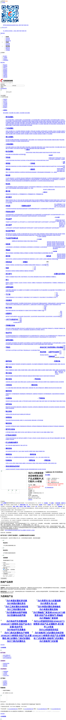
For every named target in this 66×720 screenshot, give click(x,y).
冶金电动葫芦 (25, 208)
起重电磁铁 (59, 204)
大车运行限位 (30, 276)
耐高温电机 (49, 235)
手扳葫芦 (8, 221)
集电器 (60, 170)
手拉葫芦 (9, 219)
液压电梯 (32, 329)
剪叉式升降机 (37, 329)
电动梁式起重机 (23, 125)
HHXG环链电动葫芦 (37, 214)
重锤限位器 (47, 200)
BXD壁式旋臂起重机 (56, 342)
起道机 (24, 201)
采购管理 (8, 44)
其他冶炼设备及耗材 (13, 466)
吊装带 (50, 304)
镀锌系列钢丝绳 (24, 235)
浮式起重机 (12, 141)
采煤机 (55, 364)
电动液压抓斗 (39, 282)
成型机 (13, 463)
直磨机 (50, 370)
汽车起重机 (57, 147)
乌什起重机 (47, 474)
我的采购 (5, 666)
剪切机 (37, 463)
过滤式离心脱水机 (30, 381)
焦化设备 (39, 469)
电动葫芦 (51, 155)
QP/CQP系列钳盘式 (53, 179)
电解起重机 (46, 123)
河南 (47, 264)
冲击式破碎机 (35, 364)
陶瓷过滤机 (23, 381)
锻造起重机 (27, 123)
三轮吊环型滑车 (34, 316)
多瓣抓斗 (34, 282)
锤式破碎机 (23, 364)
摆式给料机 (57, 407)
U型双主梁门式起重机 (35, 131)
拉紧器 (46, 201)
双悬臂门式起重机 (25, 133)
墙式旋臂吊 (14, 342)
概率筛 (20, 375)
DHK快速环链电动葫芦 (55, 214)
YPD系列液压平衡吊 (35, 350)
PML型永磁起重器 (43, 290)
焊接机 (45, 463)
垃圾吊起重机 (28, 122)
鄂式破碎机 (18, 364)
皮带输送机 (34, 426)
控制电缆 (12, 264)
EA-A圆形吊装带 (33, 304)
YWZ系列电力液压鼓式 (20, 178)
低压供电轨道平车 (44, 337)
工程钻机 (34, 438)
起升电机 (14, 233)
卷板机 (17, 463)
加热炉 (22, 451)
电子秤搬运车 (34, 310)
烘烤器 (30, 451)
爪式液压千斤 (21, 297)
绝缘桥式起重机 (34, 121)
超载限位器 (14, 241)
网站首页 (5, 64)
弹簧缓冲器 (14, 194)
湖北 (61, 311)
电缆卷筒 (11, 200)
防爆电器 (15, 238)
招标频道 (5, 71)
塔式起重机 (8, 147)
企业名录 (5, 68)
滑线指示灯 (38, 264)
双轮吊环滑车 (27, 316)
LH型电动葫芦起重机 (45, 119)
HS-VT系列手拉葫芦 (30, 221)
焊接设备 (63, 256)
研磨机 (26, 370)
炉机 (7, 451)
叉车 (11, 329)
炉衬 (17, 451)
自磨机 (29, 370)
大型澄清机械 (40, 420)
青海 (64, 346)
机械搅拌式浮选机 (54, 381)
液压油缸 (42, 354)
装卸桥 (11, 132)
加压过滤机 (15, 401)
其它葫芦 (52, 159)
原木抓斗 (25, 282)
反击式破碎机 (12, 364)
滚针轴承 (59, 233)
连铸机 (7, 457)
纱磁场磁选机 (23, 393)
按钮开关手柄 (9, 258)
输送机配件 (8, 426)
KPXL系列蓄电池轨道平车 (51, 335)
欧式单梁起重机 (14, 154)
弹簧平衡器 (8, 310)
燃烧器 (40, 451)
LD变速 (50, 201)
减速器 (14, 445)
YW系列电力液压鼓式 (14, 179)
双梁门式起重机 (25, 132)
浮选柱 (48, 381)
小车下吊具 (59, 206)
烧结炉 (37, 451)
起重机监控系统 (51, 189)
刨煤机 (59, 364)
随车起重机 (22, 147)
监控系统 (37, 200)
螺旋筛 (37, 375)
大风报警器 (43, 264)
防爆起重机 (48, 121)
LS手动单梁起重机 (26, 119)
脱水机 (19, 381)
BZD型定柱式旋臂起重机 (36, 342)
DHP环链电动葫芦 (10, 214)
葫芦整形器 (57, 235)
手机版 (15, 14)
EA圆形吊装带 (25, 304)
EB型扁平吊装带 (40, 304)
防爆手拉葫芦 (38, 221)
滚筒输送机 (28, 426)
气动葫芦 (63, 159)
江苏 (35, 266)
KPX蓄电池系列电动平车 (24, 335)
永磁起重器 (8, 290)
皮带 (24, 445)
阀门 (19, 445)
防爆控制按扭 (20, 241)
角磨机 (57, 370)
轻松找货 (5, 664)
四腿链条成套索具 (43, 303)
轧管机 (27, 463)
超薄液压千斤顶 (52, 297)
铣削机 (40, 463)
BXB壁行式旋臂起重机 (39, 344)
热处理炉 (27, 451)
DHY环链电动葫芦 (23, 215)
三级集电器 (49, 258)
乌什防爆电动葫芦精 (16, 615)
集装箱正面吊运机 (25, 141)
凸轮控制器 (17, 264)
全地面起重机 (34, 147)
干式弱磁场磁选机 (15, 393)
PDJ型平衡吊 (20, 350)
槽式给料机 (46, 407)
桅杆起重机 (37, 148)
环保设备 (17, 469)
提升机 (63, 206)
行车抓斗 (11, 284)
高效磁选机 (40, 393)
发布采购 (8, 43)
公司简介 (5, 100)
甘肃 (64, 345)
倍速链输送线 (23, 426)
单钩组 (32, 166)
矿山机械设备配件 (12, 442)
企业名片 (5, 58)
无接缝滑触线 (16, 252)
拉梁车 (40, 236)
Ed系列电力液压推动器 (16, 180)
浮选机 (36, 381)
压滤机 (15, 381)
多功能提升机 (16, 322)
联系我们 (5, 107)
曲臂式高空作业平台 (31, 328)
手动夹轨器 (8, 208)
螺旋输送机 (39, 426)
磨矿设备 (58, 241)
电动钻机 (12, 439)
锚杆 (62, 438)
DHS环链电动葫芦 (46, 214)
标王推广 (5, 56)
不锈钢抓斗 (54, 282)
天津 (60, 353)
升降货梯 (56, 328)
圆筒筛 (34, 375)
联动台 (21, 264)
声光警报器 (33, 201)
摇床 (32, 387)
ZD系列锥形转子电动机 (22, 186)
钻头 (46, 438)
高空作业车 (8, 328)
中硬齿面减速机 (40, 172)
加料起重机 (11, 123)
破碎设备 (49, 241)
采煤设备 (53, 241)
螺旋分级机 (13, 387)
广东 (47, 265)
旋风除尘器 (8, 414)
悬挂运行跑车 (42, 276)
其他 (44, 451)
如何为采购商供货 (7, 657)
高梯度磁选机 (29, 393)
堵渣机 (45, 457)
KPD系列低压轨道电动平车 (12, 335)
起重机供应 (60, 371)
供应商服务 (4, 668)
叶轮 (26, 445)
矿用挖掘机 (8, 432)
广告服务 (5, 57)
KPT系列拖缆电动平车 (24, 337)
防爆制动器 (28, 178)
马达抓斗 (21, 282)
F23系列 (40, 258)
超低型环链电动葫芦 (32, 215)
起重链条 (47, 304)
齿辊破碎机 (51, 364)
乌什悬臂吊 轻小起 (48, 603)
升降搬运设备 (58, 220)
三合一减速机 (54, 172)
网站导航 (3, 62)
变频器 (52, 276)
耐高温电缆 (44, 235)
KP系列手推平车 (52, 337)
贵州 (21, 318)
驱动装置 (29, 201)
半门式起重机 (49, 133)
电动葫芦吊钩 (53, 166)
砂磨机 (32, 370)
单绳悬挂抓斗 (61, 282)
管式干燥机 (50, 401)
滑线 (7, 252)
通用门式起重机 (38, 132)
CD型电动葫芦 (9, 227)
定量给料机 (24, 407)
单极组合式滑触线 (24, 252)
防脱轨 (60, 201)
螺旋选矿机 (41, 387)
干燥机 (40, 401)
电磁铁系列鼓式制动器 (24, 179)
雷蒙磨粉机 (11, 370)
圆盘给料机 (19, 407)
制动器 (44, 152)
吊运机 (44, 147)
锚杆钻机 (21, 438)
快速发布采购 (6, 663)
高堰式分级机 (25, 387)
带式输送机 (56, 426)
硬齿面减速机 (47, 172)
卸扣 (60, 304)
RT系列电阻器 (22, 247)
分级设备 (58, 243)
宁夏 (64, 348)
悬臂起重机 (50, 344)
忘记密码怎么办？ (7, 656)
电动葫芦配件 (57, 159)
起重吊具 (45, 192)
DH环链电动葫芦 (15, 215)
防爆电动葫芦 (52, 157)
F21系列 (37, 258)
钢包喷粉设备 (21, 457)
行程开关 (62, 200)
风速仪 (10, 201)
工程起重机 (21, 112)
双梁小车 (38, 201)
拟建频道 (5, 72)
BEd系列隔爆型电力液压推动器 (29, 180)
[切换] (6, 1)
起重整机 (5, 110)
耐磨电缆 (22, 270)
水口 (12, 457)
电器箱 (7, 276)
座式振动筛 (16, 375)
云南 (21, 319)
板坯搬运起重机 (42, 121)
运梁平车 (52, 352)
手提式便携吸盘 (58, 290)
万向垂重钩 (21, 303)
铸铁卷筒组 (13, 166)
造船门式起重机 (45, 132)
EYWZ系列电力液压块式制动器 (43, 180)
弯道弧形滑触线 (37, 252)
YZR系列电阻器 (43, 247)
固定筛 (48, 375)
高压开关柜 (15, 201)
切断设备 (59, 256)
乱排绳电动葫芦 (48, 227)
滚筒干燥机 (44, 401)
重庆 (56, 355)
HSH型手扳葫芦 (45, 221)
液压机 (30, 463)
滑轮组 (37, 152)
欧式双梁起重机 (22, 154)
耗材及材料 (12, 469)
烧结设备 (59, 254)
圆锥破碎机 (40, 364)
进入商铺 (47, 487)
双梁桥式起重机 (35, 122)
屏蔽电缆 (26, 270)
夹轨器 (58, 152)
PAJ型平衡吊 (14, 350)
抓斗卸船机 (18, 141)
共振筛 (44, 375)
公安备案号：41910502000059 (53, 711)
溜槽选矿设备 (48, 387)
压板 (21, 200)
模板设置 (8, 48)
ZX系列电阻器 (9, 247)
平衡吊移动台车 (26, 350)
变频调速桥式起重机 (26, 121)
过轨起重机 (17, 122)
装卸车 (38, 432)
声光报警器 (25, 264)
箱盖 (56, 233)
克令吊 (36, 139)
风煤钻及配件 (57, 438)
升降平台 (42, 329)
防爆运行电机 (27, 241)
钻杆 (17, 438)
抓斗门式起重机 (16, 131)
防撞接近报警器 (32, 264)
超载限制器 (15, 235)
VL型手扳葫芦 (52, 221)
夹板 (19, 200)
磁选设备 (49, 244)
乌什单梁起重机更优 (16, 603)
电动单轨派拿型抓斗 (47, 282)
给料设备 (62, 244)
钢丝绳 (19, 235)
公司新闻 (8, 50)
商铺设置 (8, 47)
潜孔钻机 (52, 438)
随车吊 (18, 148)
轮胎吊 (21, 148)
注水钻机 (38, 438)
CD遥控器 (14, 258)
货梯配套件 (41, 200)
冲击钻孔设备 (9, 438)
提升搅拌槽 (61, 381)
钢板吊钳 (8, 303)
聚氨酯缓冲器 (9, 194)
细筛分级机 (19, 387)
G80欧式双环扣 (9, 304)
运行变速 (34, 233)
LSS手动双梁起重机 (35, 119)
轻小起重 (57, 217)
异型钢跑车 (31, 270)
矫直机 (20, 463)
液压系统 (43, 352)
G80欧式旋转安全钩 (60, 303)
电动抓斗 (16, 282)
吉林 (57, 296)
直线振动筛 (30, 375)
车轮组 (27, 152)
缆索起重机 (31, 148)
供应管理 (8, 39)
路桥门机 (62, 147)
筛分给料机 (62, 407)
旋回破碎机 (28, 364)
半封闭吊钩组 (60, 166)
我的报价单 (8, 40)
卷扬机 (47, 147)
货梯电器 (44, 236)
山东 (35, 268)
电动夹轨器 (13, 208)
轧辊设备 (22, 469)
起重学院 (5, 75)
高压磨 (60, 370)
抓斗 (55, 204)
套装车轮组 (42, 160)
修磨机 (24, 463)
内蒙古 (57, 295)
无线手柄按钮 (24, 276)
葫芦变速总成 (9, 233)
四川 (61, 316)
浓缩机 (21, 420)
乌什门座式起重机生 (16, 641)
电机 (22, 445)
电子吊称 (61, 205)
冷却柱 (42, 457)
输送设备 (58, 245)
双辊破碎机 (46, 364)
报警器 (60, 171)
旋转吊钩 (39, 166)
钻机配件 (25, 438)
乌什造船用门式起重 (48, 641)
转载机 (45, 432)
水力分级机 (8, 387)
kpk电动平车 (42, 335)
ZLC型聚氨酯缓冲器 (22, 194)
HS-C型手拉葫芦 (21, 221)
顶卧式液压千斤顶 (28, 297)
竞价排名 (5, 674)
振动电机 (27, 200)
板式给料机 (13, 407)
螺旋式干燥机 (56, 401)
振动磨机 (43, 370)
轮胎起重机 (27, 147)
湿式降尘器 (27, 414)
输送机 (18, 426)
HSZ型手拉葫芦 (13, 221)
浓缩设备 (53, 245)
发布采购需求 (4, 88)
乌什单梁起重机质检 (48, 609)
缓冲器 (50, 152)
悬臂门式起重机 (16, 133)
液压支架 (63, 364)
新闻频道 (5, 70)
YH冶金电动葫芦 (44, 208)
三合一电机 (30, 188)
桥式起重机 (5, 112)
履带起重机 (39, 147)
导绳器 (63, 233)
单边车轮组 (17, 160)
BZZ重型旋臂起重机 (46, 342)
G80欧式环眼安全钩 (17, 304)
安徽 (45, 307)
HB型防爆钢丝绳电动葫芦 (34, 208)
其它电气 (45, 189)
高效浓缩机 (8, 420)
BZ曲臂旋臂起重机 (17, 344)
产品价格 (7, 569)
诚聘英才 (5, 685)
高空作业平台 (23, 328)
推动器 (52, 180)
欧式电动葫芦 (41, 227)
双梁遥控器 (32, 258)
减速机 (40, 152)
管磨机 (19, 370)
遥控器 (8, 256)
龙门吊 (20, 132)
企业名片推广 (6, 675)
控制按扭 (8, 264)
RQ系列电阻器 (16, 247)
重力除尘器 (13, 414)
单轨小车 (15, 200)
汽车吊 (15, 148)
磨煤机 (63, 370)
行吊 (31, 132)
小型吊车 (21, 329)
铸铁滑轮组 (27, 172)
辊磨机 (16, 370)
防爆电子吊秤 (41, 310)
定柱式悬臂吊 (27, 342)
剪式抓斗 (30, 282)
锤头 (7, 445)
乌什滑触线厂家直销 (48, 618)
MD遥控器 (19, 258)
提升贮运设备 (10, 429)
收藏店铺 (51, 487)
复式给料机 (51, 407)
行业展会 (5, 74)
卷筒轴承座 (24, 166)
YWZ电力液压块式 (10, 178)
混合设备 (26, 469)
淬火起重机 (40, 123)
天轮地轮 (43, 201)
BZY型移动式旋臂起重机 (27, 344)
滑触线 (61, 168)
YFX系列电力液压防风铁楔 (53, 178)
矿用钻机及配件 (57, 247)
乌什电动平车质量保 (16, 629)
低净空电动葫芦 (55, 227)
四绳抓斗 (12, 282)
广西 (61, 314)
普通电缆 (17, 270)
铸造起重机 (22, 122)
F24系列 (44, 258)
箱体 (54, 233)
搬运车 (35, 432)
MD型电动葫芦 (16, 227)
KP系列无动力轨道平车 (34, 337)
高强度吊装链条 (27, 303)
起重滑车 (9, 313)
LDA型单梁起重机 (10, 119)
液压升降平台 (39, 328)
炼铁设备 (59, 255)
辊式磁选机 (61, 393)
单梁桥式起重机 (42, 122)
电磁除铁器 (8, 393)
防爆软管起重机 (55, 139)
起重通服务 (5, 60)
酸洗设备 (35, 469)
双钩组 (35, 166)
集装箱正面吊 (41, 139)
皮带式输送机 (15, 329)
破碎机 (7, 364)
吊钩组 (34, 152)
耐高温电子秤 (22, 310)
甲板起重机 (61, 139)
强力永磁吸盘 (19, 290)
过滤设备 (53, 244)
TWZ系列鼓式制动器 (34, 179)
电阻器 (58, 168)
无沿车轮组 (22, 160)
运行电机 (18, 233)
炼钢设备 (63, 254)
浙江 (55, 276)
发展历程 (5, 683)
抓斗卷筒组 (19, 166)
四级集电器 (54, 258)
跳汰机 (52, 387)
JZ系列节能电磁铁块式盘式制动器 (38, 178)
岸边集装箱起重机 (24, 139)
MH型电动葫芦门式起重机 (46, 131)
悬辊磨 (22, 370)
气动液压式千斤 (36, 297)
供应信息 (5, 102)
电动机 (47, 152)
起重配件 (28, 149)
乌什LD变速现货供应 (48, 629)
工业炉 (19, 451)
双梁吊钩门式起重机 (25, 131)
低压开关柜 (20, 201)
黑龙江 (45, 305)
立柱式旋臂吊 (9, 342)
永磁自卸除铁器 (55, 393)
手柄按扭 (47, 233)
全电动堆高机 (26, 329)
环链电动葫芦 (58, 157)
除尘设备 (49, 245)
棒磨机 (39, 370)
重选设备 (62, 243)
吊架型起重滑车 (13, 316)
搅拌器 (26, 457)
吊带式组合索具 (35, 303)
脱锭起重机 (17, 123)
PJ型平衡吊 (8, 350)
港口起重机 (16, 112)
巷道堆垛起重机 (60, 123)
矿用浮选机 (40, 381)
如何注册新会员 (6, 655)
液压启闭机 (51, 147)
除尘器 (18, 414)
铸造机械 (31, 469)
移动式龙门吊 (62, 222)
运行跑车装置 (24, 233)
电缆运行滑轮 (17, 276)
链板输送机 (61, 426)
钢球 (11, 445)
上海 (60, 352)
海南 (61, 315)
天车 (33, 132)
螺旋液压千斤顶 (13, 297)
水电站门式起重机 (57, 131)
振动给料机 (11, 408)
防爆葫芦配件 (32, 235)
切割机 (33, 463)
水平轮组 (28, 160)
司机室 (33, 200)
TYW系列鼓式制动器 (44, 179)
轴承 (17, 445)
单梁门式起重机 (9, 131)
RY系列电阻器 (36, 247)
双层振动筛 (52, 375)
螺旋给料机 (8, 407)
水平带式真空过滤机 (26, 401)
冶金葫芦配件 (38, 235)
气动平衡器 (9, 202)
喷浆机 (12, 432)
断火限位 (10, 235)
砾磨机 (36, 370)
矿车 (32, 432)
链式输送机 (50, 426)
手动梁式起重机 (15, 125)
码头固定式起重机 (10, 139)
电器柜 (54, 200)
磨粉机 (7, 370)
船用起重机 (16, 139)
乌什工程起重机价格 (16, 609)
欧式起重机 (27, 112)
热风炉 (34, 451)
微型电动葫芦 (30, 227)
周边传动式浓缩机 (15, 420)
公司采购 (5, 103)
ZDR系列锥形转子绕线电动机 (35, 186)
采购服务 (3, 660)
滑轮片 (7, 172)
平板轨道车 (60, 335)
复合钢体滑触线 (44, 252)
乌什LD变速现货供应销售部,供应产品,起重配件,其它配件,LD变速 (20, 530)
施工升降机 (17, 147)
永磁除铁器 (35, 393)
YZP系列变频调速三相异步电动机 (15, 188)
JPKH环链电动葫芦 (41, 215)
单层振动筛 (24, 375)
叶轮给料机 (29, 407)
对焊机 (49, 463)
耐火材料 (13, 451)
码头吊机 (8, 141)
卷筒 (28, 233)
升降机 (12, 328)
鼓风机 (9, 451)
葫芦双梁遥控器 (25, 258)
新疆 (64, 349)
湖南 (61, 312)
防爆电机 (26, 188)
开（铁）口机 (37, 457)
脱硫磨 (47, 370)
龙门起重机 (16, 132)
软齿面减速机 (33, 172)
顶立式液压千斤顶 (44, 297)
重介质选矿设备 (58, 387)
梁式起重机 (29, 125)
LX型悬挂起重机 (18, 119)
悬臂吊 (45, 344)
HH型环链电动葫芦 (18, 214)
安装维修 (13, 569)
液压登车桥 (44, 328)
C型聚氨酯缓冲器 (39, 194)
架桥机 (12, 147)
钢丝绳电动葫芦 (23, 227)
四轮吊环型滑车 (41, 316)
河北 (35, 269)
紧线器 (7, 200)
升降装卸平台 (51, 328)
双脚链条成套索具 (14, 303)
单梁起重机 (54, 122)
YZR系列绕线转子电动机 (11, 186)
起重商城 (5, 66)
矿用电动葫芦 (51, 208)
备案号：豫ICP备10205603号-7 (39, 711)
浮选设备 (53, 243)
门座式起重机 (31, 139)
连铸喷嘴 (16, 457)
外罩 (31, 233)
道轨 (23, 200)
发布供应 (8, 38)
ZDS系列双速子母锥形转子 (48, 186)
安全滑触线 (31, 252)
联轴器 (57, 201)
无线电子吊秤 (28, 310)
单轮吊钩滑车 (21, 316)
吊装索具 (56, 205)
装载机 (48, 432)
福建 (45, 308)
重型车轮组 (32, 160)
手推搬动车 (61, 328)
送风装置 (32, 457)
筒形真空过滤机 (9, 401)
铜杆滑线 (51, 252)
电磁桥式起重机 (10, 122)
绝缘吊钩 (48, 166)
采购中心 (5, 67)
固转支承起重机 (48, 139)
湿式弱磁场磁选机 (47, 393)
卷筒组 (30, 152)
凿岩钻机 (14, 438)
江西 (45, 310)
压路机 (16, 432)
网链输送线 (45, 426)
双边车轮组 (12, 160)
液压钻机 (43, 438)
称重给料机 (40, 407)
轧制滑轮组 (22, 172)
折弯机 (7, 463)
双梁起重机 (49, 122)
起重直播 (5, 77)
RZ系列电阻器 (29, 247)
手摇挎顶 (8, 297)
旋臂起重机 (59, 221)
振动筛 (41, 375)
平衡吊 (63, 221)
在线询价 (30, 499)
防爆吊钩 (44, 166)
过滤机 (20, 401)
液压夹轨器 (19, 208)
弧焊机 (52, 463)
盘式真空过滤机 (35, 401)
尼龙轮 (47, 160)
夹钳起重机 (22, 123)
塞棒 (10, 457)
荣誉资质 (5, 106)
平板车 (51, 432)
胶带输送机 (13, 426)
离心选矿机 (36, 387)
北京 (60, 351)
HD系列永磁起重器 (34, 290)
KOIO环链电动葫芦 (27, 214)
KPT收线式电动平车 (34, 335)
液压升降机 (17, 328)
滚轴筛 (11, 375)
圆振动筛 (8, 375)
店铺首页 (5, 99)
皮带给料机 (35, 407)
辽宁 (57, 292)
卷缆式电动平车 (14, 337)
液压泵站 (46, 354)
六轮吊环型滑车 (56, 316)
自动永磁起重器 (51, 290)
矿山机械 (39, 239)
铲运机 (41, 432)
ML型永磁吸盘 (26, 290)
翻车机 (29, 432)
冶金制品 (8, 469)
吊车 (9, 148)
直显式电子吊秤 (14, 310)
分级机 (29, 387)
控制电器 (9, 262)
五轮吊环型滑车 (49, 316)
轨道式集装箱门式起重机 (55, 132)
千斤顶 (63, 204)
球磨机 (53, 370)
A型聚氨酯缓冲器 (31, 194)
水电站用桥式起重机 (16, 121)
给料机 (7, 408)
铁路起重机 (42, 148)
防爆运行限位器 (33, 241)
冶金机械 (55, 251)
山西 (57, 294)
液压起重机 (26, 148)
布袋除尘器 (22, 414)
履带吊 (11, 148)
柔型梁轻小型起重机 (56, 347)
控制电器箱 (42, 233)
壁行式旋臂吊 (21, 342)
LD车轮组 (37, 160)
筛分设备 (62, 241)
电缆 (64, 171)
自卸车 (26, 432)
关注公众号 (14, 29)
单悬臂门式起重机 (33, 133)
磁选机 (7, 395)
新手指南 (3, 652)
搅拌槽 (44, 381)
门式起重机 (11, 112)
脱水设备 (49, 243)
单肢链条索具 (55, 304)
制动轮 (53, 201)
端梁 (30, 200)
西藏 (21, 320)
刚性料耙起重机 (34, 123)
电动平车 (9, 333)
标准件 (58, 200)
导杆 (7, 235)
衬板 (9, 445)
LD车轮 (7, 160)
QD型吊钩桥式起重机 (55, 119)
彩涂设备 (44, 469)
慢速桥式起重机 (55, 121)
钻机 (48, 438)
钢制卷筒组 (8, 166)
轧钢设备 (63, 255)
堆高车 (19, 432)
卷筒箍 (28, 166)
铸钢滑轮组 (17, 172)
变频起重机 (60, 122)
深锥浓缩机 (34, 420)
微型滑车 (8, 316)
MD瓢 (53, 235)
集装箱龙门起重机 (42, 133)
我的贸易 (3, 33)
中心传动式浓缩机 (27, 420)
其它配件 (55, 152)
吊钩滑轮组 (11, 172)
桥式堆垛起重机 (52, 123)
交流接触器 (11, 276)
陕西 (21, 322)
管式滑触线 (10, 252)
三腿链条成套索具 (51, 303)
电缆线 (51, 200)
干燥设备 (58, 244)
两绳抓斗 (8, 282)
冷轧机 (10, 463)
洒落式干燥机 (62, 401)
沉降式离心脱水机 (10, 381)
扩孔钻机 (30, 438)
